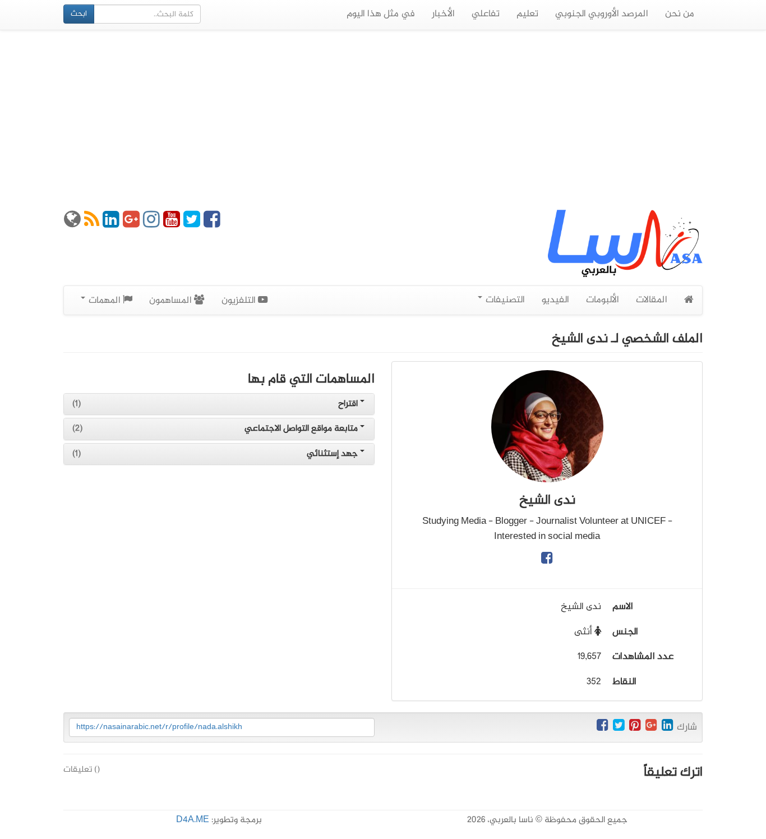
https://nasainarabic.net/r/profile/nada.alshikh (159, 727)
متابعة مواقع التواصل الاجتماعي (302, 428)
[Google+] (131, 224)
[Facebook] (212, 224)
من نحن (679, 14)
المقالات (651, 300)
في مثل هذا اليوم (381, 14)
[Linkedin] (111, 224)
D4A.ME (192, 820)
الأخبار (443, 14)
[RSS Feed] (91, 224)
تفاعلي (486, 14)
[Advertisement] (383, 120)
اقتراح (349, 404)
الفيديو (555, 300)
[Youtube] (171, 224)
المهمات (104, 300)
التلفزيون (240, 300)
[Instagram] (151, 224)
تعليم (527, 14)
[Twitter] (191, 224)
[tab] (219, 404)
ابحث (79, 13)
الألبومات (602, 300)
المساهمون (171, 300)
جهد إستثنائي (333, 454)
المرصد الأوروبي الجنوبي (601, 14)
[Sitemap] (72, 224)
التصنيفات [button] (504, 300)
